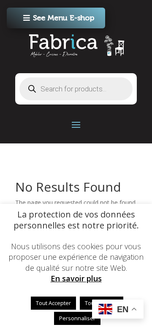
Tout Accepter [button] (53, 303)
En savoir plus (76, 278)
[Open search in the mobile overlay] (76, 88)
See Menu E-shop (63, 17)
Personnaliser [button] (77, 318)
